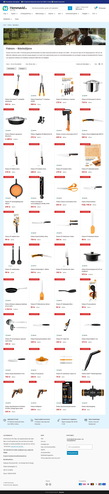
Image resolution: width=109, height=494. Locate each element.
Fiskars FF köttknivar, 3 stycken (65, 99)
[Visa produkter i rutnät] (99, 64)
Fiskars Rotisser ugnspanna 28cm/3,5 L (13, 135)
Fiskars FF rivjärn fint (62, 339)
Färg (4, 13)
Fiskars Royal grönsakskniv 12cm (41, 339)
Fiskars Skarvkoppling (88, 406)
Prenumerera (72, 453)
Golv (59, 13)
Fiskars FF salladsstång (12, 269)
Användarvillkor (45, 452)
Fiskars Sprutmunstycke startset (66, 406)
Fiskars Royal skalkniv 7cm (90, 339)
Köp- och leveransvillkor (48, 447)
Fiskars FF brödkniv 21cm (38, 169)
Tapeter (13, 13)
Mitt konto (79, 9)
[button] (11, 69)
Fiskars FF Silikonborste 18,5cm (40, 304)
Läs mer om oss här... (17, 446)
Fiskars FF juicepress (37, 373)
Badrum (50, 13)
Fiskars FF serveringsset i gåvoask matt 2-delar (15, 340)
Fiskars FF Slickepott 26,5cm (90, 236)
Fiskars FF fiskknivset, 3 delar (65, 236)
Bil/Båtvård (6, 19)
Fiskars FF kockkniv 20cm (64, 169)
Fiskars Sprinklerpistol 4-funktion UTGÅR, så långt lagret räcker (15, 407)
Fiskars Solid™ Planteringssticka (91, 373)
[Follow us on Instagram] (50, 484)
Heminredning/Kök (71, 13)
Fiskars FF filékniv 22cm (12, 169)
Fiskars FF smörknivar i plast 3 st (66, 373)
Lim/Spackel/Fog (25, 13)
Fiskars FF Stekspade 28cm (64, 304)
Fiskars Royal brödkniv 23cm (39, 236)
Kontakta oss (45, 444)
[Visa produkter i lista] (102, 64)
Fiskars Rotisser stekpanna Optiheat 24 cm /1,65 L (16, 305)
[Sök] (70, 8)
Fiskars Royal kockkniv (88, 201)
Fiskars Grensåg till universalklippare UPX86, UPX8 (40, 202)
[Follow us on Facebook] (47, 484)
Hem (4, 25)
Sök (42, 438)
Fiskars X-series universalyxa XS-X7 (67, 134)
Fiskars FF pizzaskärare (89, 304)
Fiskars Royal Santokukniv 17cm (15, 373)
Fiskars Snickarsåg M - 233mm (40, 269)
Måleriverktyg (40, 13)
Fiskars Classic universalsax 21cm (66, 201)
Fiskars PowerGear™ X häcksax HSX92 (40, 100)
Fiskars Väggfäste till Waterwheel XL (41, 134)
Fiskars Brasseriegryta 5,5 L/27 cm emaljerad (92, 270)
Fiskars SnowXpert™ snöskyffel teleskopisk (14, 100)
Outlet (16, 19)
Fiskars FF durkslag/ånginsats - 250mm (14, 202)
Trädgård (84, 13)
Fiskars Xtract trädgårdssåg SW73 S (92, 134)
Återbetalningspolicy (47, 455)
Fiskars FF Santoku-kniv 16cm (65, 269)
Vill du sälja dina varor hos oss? (50, 458)
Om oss (43, 441)
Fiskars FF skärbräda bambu (90, 169)
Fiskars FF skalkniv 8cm (12, 236)
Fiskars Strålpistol (36, 406)
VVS (93, 13)
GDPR (43, 449)
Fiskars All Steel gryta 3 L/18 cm (91, 99)
